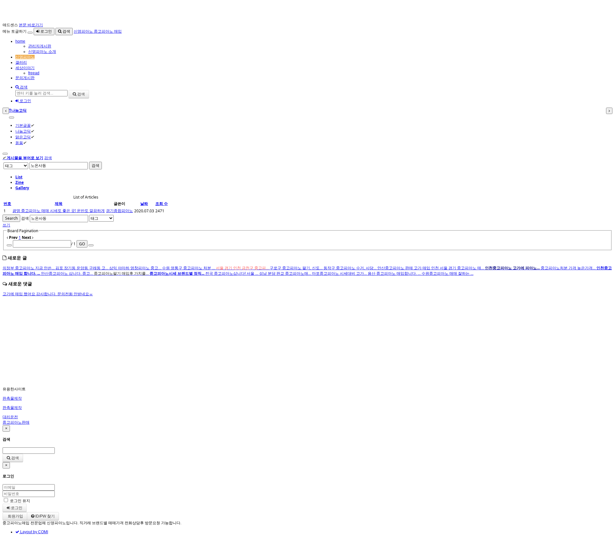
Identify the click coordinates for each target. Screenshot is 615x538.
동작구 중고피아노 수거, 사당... (350, 268)
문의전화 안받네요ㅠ (75, 294)
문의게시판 (25, 78)
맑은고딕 (23, 137)
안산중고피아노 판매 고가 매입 (404, 268)
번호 (7, 203)
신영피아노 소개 (42, 51)
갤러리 (21, 62)
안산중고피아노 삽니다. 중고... (67, 273)
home (20, 41)
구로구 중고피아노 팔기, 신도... (297, 268)
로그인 (45, 31)
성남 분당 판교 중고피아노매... (285, 273)
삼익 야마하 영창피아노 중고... (135, 268)
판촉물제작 (12, 398)
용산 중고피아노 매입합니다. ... (395, 273)
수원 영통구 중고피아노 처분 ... (189, 268)
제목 (58, 203)
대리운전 (10, 417)
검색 (66, 31)
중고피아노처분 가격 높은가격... (568, 268)
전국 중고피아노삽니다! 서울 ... (232, 273)
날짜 (144, 203)
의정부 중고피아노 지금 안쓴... (29, 268)
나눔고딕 (23, 131)
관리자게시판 (39, 46)
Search (11, 218)
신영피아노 (25, 57)
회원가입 (15, 516)
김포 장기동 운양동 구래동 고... (82, 268)
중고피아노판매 (16, 422)
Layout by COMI (33, 532)
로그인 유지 (20, 501)
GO (82, 244)
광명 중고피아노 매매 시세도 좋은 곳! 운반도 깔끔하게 (58, 210)
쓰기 (6, 225)
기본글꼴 (23, 125)
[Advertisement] (195, 342)
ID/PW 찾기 (44, 516)
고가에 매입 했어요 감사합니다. (30, 294)
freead (33, 73)
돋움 (19, 142)
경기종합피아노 (119, 210)
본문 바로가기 (31, 25)
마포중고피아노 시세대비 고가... (340, 273)
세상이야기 (25, 68)
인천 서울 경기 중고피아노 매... (458, 268)
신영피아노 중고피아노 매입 (98, 31)
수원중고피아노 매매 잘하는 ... (447, 273)
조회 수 (161, 203)
